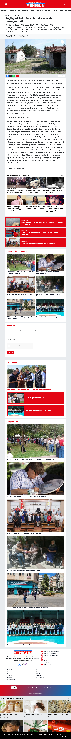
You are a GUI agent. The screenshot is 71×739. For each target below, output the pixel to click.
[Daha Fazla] (17, 76)
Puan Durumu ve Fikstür (50, 659)
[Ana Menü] (6, 4)
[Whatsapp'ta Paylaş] (13, 76)
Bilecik (33, 10)
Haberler (8, 15)
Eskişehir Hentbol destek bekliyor (47, 317)
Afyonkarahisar (23, 10)
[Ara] (65, 4)
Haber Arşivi (47, 664)
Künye (9, 671)
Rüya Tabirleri (40, 677)
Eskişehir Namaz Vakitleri (51, 655)
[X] (22, 664)
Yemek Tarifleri (11, 679)
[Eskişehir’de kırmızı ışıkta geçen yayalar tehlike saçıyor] (21, 307)
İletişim (38, 670)
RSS (14, 687)
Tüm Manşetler (48, 661)
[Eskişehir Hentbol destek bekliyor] (50, 307)
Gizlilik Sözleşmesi (12, 670)
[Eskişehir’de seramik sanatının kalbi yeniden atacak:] (50, 262)
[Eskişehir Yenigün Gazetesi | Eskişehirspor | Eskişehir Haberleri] (35, 4)
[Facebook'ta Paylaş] (7, 76)
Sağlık (55, 10)
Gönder (10, 352)
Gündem (13, 10)
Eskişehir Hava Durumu (50, 653)
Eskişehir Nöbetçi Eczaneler (51, 651)
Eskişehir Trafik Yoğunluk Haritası (53, 657)
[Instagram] (25, 664)
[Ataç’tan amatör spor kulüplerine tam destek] (21, 285)
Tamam (64, 736)
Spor (61, 10)
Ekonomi (48, 10)
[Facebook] (19, 664)
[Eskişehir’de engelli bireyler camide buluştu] (50, 285)
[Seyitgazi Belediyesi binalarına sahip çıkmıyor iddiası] (35, 56)
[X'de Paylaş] (10, 76)
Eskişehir (4, 10)
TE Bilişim (39, 693)
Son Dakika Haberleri (50, 663)
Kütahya (40, 10)
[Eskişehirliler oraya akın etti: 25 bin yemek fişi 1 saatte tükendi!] (21, 262)
